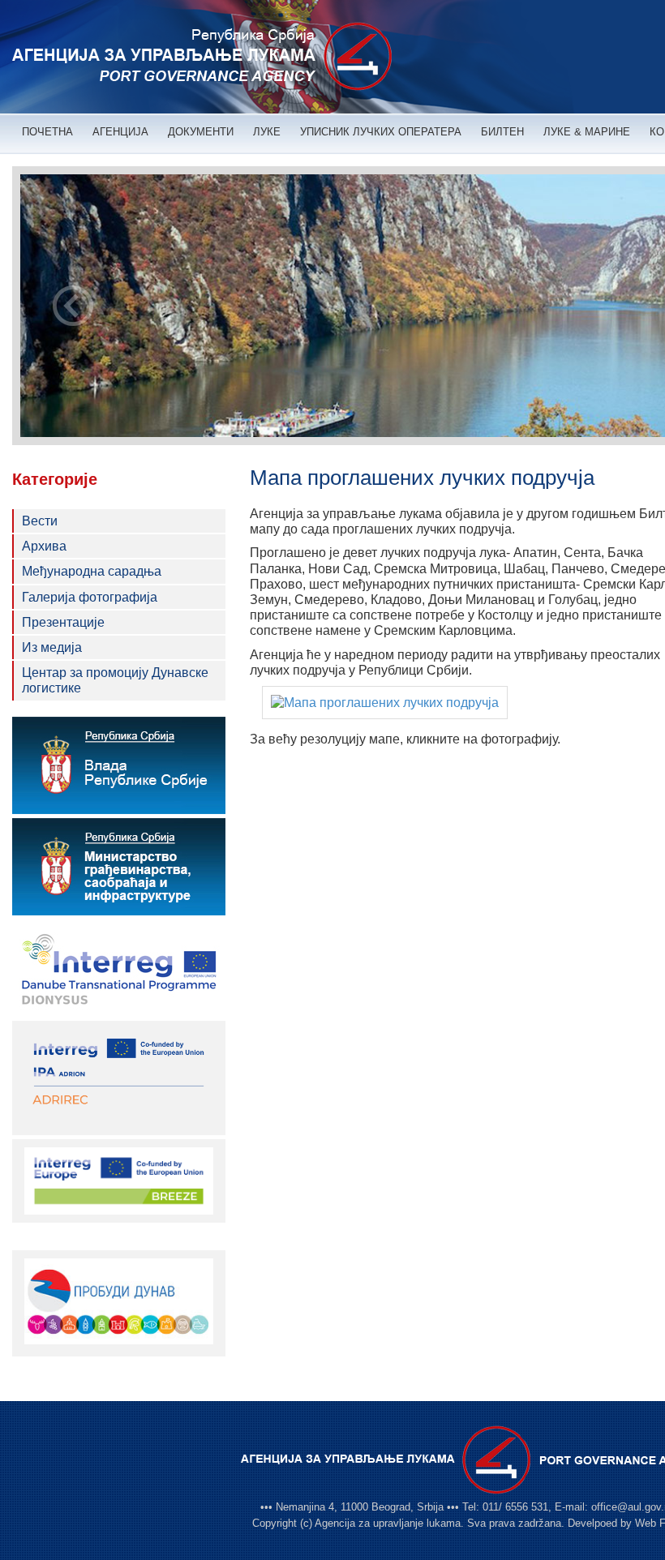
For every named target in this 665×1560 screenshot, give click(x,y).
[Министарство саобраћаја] (118, 866)
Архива (44, 546)
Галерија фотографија (89, 597)
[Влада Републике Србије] (118, 765)
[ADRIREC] (118, 1076)
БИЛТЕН (502, 132)
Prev (73, 305)
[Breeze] (118, 1179)
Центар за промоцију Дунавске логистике (115, 680)
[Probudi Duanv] (118, 1301)
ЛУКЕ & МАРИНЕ (586, 132)
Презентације (63, 622)
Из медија (52, 647)
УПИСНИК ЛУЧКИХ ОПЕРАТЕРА (380, 132)
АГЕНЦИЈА (120, 132)
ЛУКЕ (267, 132)
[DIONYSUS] (118, 968)
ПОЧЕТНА (47, 132)
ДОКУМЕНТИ (201, 132)
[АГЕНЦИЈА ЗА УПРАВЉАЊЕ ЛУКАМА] (202, 57)
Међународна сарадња (91, 571)
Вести (40, 521)
